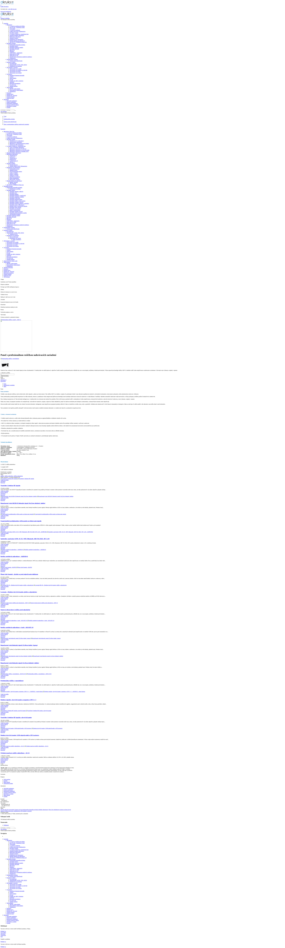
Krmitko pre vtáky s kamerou (16, 80)
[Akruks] (7, 4)
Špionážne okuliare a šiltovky (16, 191)
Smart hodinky (13, 78)
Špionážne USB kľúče (15, 198)
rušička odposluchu (18, 476)
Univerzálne (12, 28)
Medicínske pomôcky (9, 273)
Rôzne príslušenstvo (14, 178)
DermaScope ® (13, 155)
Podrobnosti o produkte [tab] (9, 385)
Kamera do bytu (19, 809)
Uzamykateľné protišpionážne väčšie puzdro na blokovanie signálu (21, 521)
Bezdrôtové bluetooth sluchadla (17, 75)
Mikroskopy (9, 24)
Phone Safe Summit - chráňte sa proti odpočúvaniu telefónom (19, 574)
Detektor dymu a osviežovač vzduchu (18, 206)
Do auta (11, 79)
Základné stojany (14, 170)
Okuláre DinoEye (14, 164)
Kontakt (8, 107)
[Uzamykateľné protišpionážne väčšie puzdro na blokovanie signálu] (33, 514)
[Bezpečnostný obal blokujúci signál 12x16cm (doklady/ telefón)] (32, 656)
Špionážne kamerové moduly (16, 47)
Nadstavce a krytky (14, 175)
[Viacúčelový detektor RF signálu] (17, 478)
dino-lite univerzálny (10, 809)
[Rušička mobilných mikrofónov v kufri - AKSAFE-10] (27, 620)
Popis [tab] (5, 383)
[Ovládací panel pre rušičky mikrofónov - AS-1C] (24, 746)
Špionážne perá (13, 192)
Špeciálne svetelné (14, 32)
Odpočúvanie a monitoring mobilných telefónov (21, 56)
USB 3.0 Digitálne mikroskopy (17, 147)
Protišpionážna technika (12, 59)
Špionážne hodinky (14, 194)
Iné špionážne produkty (15, 214)
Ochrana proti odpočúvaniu (16, 60)
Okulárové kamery (14, 38)
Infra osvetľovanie (14, 237)
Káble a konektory (16, 239)
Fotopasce (9, 92)
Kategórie (6, 23)
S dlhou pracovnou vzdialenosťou (17, 31)
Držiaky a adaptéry (14, 174)
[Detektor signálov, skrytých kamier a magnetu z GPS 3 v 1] (43, 691)
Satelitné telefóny (14, 86)
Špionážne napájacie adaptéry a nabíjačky (19, 203)
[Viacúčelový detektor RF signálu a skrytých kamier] (26, 710)
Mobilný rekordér (14, 182)
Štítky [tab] (5, 386)
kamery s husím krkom (15, 210)
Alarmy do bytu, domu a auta (10, 261)
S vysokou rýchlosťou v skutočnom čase (19, 34)
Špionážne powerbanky (15, 208)
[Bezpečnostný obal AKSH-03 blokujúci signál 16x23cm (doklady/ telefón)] (37, 496)
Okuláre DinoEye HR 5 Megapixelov (18, 166)
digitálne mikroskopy (43, 809)
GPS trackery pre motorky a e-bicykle (18, 70)
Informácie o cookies (11, 106)
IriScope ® (12, 162)
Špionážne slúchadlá (14, 48)
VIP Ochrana (7, 277)
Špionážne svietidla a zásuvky (17, 202)
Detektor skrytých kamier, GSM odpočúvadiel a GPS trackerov (20, 735)
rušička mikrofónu (9, 476)
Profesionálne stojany (15, 168)
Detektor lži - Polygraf (12, 95)
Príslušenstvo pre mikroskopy (16, 39)
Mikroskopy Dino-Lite (9, 131)
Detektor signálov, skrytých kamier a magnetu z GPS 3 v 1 (18, 700)
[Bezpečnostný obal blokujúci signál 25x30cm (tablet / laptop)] (31, 638)
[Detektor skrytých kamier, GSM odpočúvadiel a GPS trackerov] (31, 728)
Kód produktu (4, 473)
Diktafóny (12, 51)
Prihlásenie (6, 825)
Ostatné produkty (11, 96)
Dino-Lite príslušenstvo (54, 809)
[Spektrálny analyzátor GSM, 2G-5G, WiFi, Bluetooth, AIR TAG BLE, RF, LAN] (47, 532)
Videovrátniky (10, 87)
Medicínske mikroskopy (15, 36)
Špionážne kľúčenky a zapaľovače (18, 195)
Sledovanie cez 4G (14, 55)
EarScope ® (12, 156)
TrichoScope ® (13, 158)
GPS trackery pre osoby (15, 71)
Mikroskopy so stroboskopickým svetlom (19, 143)
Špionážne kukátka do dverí (16, 211)
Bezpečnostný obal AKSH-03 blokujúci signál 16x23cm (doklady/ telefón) (23, 503)
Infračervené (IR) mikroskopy (16, 144)
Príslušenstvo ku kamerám (16, 66)
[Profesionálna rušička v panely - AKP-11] (11, 319)
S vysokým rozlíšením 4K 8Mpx (17, 26)
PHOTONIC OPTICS (15, 179)
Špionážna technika (11, 43)
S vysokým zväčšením (15, 30)
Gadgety (12, 76)
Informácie (6, 99)
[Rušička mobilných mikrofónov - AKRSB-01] (23, 549)
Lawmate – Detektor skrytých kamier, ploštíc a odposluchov (19, 592)
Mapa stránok (7, 782)
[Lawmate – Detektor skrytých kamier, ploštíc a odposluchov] (34, 585)
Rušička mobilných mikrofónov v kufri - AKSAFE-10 (17, 627)
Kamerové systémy (11, 62)
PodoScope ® (13, 159)
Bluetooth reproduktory (15, 83)
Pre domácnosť (13, 63)
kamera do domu (64, 809)
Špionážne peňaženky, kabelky (17, 196)
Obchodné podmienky (12, 100)
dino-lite (3, 809)
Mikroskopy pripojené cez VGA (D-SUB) (19, 150)
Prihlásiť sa (3, 931)
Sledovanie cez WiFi (14, 54)
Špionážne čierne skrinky (15, 207)
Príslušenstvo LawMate (15, 188)
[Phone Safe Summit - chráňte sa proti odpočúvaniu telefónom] (16, 567)
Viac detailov (4, 111)
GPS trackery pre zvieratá (16, 72)
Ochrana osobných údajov (13, 104)
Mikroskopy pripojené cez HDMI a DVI (19, 151)
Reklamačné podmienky (12, 103)
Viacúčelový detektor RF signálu (10, 485)
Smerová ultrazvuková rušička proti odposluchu (15, 610)
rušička (2, 476)
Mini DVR (12, 50)
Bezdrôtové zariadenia (15, 176)
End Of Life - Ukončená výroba (17, 27)
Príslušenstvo (13, 58)
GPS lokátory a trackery (12, 67)
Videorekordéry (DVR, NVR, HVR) (18, 64)
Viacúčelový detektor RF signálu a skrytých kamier (16, 717)
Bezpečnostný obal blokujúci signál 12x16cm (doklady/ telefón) (20, 663)
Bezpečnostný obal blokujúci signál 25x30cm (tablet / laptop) (19, 645)
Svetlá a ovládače (14, 172)
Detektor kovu (10, 94)
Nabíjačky (12, 82)
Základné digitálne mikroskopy (17, 35)
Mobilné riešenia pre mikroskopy (17, 40)
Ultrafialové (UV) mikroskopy (17, 140)
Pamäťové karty (10, 98)
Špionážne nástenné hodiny (16, 199)
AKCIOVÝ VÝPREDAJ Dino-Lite (18, 42)
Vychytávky (9, 74)
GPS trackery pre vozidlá (15, 68)
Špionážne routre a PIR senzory (17, 204)
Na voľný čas (13, 84)
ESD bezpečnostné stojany (16, 171)
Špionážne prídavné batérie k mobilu (18, 212)
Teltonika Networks (8, 267)
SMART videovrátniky (15, 88)
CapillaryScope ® (14, 160)
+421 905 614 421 (12, 9)
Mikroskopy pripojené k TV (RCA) (18, 148)
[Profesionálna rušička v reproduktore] (142, 358)
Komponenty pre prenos (15, 238)
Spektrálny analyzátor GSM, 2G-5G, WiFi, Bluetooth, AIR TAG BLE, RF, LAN (25, 539)
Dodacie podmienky (11, 102)
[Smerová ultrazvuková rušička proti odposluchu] (142, 364)
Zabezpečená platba (8, 783)
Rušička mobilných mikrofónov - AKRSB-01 (14, 556)
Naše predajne (7, 779)
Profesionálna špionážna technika (17, 44)
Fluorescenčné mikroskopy (16, 142)
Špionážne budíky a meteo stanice (17, 200)
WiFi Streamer (13, 183)
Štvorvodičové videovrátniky (16, 90)
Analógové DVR (14, 234)
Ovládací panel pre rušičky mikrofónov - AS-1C (15, 753)
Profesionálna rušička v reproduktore (12, 680)
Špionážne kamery (14, 46)
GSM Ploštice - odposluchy (16, 52)
